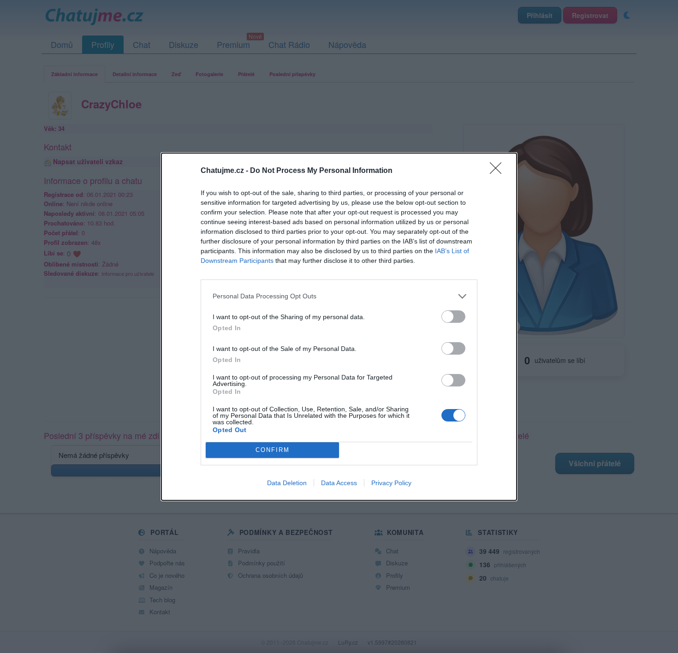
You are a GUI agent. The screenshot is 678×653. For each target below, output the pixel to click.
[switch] (453, 316)
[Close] (498, 171)
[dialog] (339, 326)
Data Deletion (287, 483)
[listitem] (339, 296)
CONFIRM (273, 449)
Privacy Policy (391, 483)
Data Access (339, 483)
